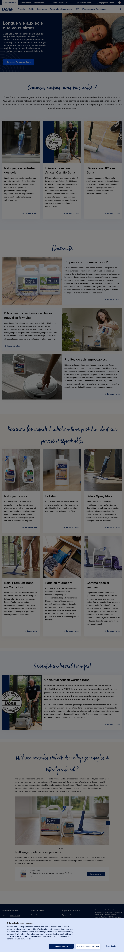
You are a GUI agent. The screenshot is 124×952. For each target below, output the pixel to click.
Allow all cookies (61, 946)
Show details (110, 946)
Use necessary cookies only (88, 946)
